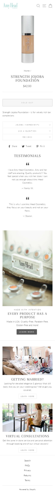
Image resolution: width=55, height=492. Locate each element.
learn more (27, 396)
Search (27, 460)
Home (26, 71)
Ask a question (27, 131)
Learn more (27, 450)
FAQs (27, 465)
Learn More (26, 332)
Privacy (27, 470)
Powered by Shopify (27, 489)
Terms (27, 480)
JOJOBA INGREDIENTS (27, 125)
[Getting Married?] (27, 361)
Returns (27, 475)
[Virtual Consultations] (27, 418)
